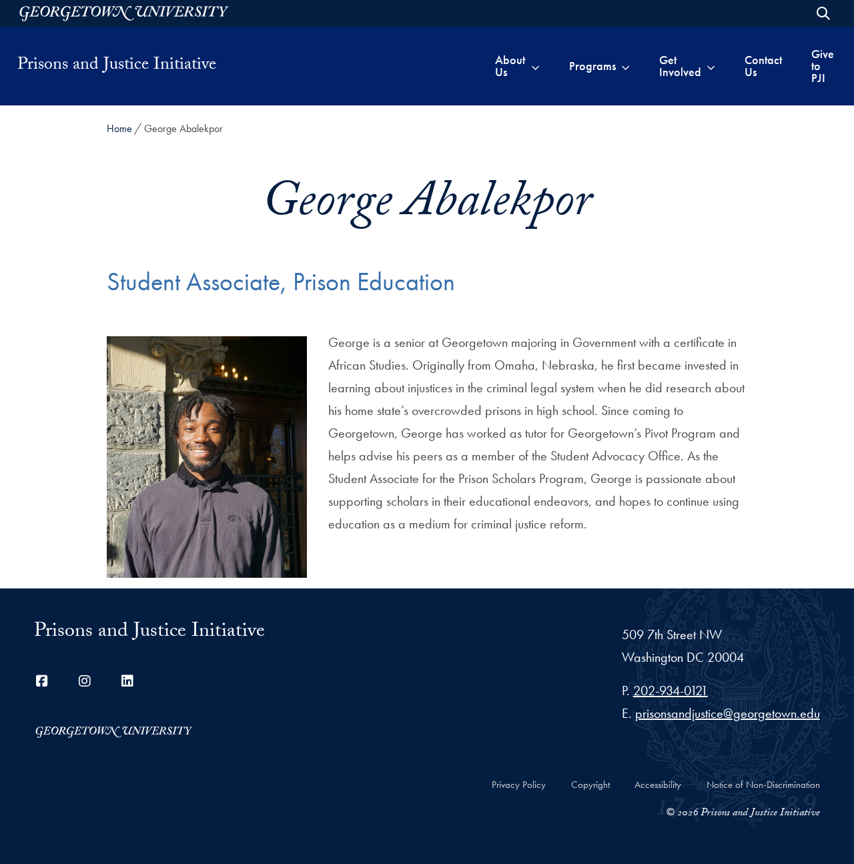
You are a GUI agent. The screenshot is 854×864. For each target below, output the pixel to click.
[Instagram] (85, 681)
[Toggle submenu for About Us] (535, 66)
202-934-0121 (670, 690)
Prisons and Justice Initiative (116, 66)
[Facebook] (42, 681)
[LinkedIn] (127, 681)
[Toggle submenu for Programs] (625, 66)
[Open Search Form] (823, 13)
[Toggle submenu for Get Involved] (711, 66)
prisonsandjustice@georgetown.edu (727, 713)
